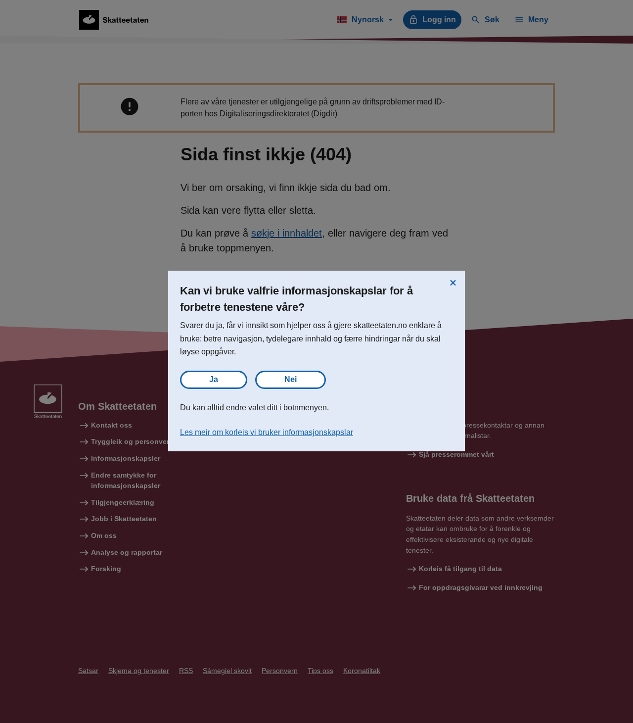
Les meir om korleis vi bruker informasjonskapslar (266, 432)
